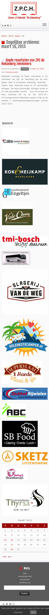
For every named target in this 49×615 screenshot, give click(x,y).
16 (12, 540)
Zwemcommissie (11, 72)
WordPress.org (24, 583)
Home (3, 36)
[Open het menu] (44, 25)
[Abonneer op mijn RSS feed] (3, 25)
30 (12, 549)
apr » (10, 556)
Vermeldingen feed (25, 576)
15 (5, 540)
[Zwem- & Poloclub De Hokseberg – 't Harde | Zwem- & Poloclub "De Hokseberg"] (24, 8)
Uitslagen (25, 69)
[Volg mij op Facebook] (8, 25)
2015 (10, 36)
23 (12, 544)
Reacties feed (25, 579)
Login (25, 573)
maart (17, 36)
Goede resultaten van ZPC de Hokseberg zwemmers (22, 62)
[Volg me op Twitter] (5, 25)
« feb (4, 556)
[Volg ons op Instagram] (11, 25)
